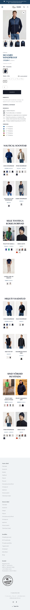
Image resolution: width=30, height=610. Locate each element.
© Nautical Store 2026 (15, 593)
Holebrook (5, 52)
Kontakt (4, 561)
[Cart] (28, 7)
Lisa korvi (12, 92)
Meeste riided (5, 502)
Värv (4, 66)
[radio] (5, 71)
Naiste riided (5, 463)
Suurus (4, 76)
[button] (24, 7)
